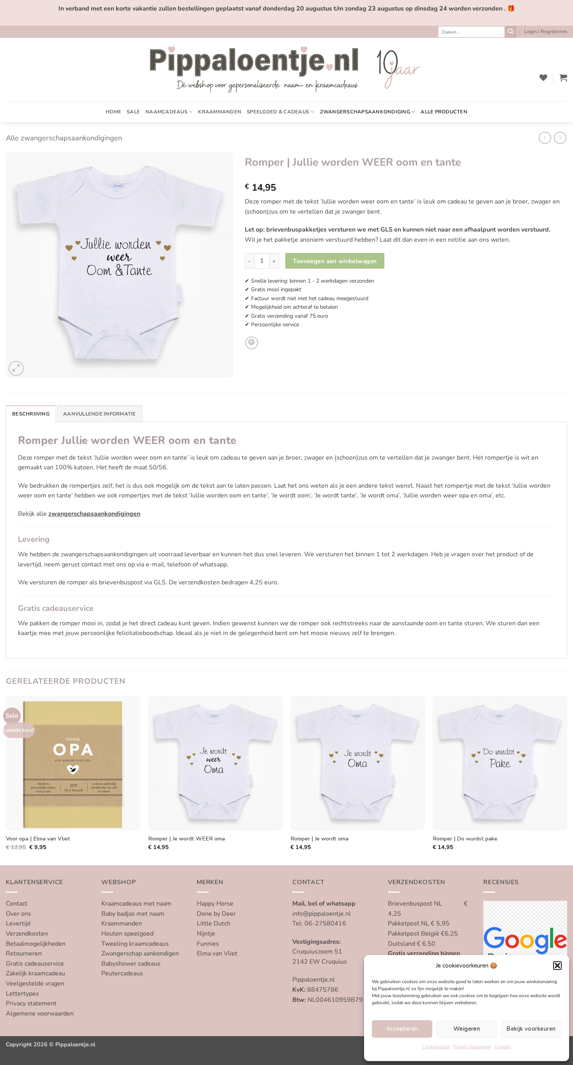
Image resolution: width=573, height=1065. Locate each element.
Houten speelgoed (127, 933)
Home (113, 111)
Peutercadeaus (122, 973)
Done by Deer (216, 913)
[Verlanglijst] (543, 77)
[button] (557, 965)
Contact (503, 1047)
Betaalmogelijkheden (35, 943)
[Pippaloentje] (286, 69)
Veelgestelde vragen (35, 983)
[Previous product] (560, 138)
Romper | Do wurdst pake (465, 838)
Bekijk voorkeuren (530, 1029)
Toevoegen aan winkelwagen (335, 261)
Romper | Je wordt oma (319, 838)
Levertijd (18, 923)
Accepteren (402, 1029)
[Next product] (545, 138)
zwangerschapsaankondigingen (94, 514)
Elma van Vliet (217, 953)
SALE (133, 111)
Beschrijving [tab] (31, 414)
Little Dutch (213, 923)
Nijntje (206, 933)
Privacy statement (31, 1003)
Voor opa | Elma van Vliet (38, 838)
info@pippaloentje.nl (321, 913)
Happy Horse (215, 903)
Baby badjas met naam (132, 913)
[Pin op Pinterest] (251, 342)
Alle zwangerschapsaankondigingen (64, 138)
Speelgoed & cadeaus (278, 111)
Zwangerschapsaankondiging (365, 111)
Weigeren (466, 1029)
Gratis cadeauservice (35, 963)
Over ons (18, 913)
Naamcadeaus (166, 111)
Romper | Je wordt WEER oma (186, 838)
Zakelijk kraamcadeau (35, 973)
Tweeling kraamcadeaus (135, 943)
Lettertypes (22, 993)
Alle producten (444, 111)
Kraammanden (219, 111)
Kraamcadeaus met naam (136, 903)
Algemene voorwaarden (40, 1013)
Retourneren (24, 953)
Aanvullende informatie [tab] (99, 414)
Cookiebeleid (435, 1047)
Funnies (208, 943)
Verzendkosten (27, 933)
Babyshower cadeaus (131, 963)
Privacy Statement (472, 1047)
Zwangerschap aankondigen (140, 953)
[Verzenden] (510, 32)
